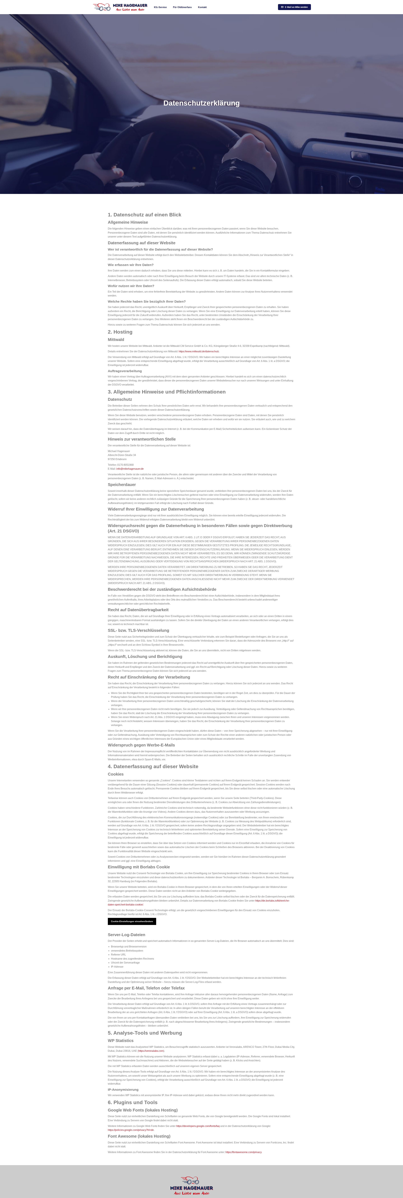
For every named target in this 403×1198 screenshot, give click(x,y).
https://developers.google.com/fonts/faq (198, 1126)
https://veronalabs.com (150, 1051)
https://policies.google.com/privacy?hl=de (131, 1130)
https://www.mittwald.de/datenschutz (199, 351)
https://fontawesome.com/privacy (243, 1152)
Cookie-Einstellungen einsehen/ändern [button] (132, 921)
